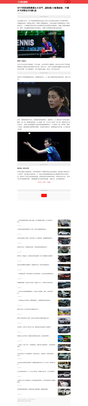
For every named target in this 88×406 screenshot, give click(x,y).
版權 (30, 400)
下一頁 (44, 195)
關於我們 (19, 400)
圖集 (69, 1)
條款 (26, 400)
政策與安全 (23, 400)
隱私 (28, 400)
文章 (66, 1)
